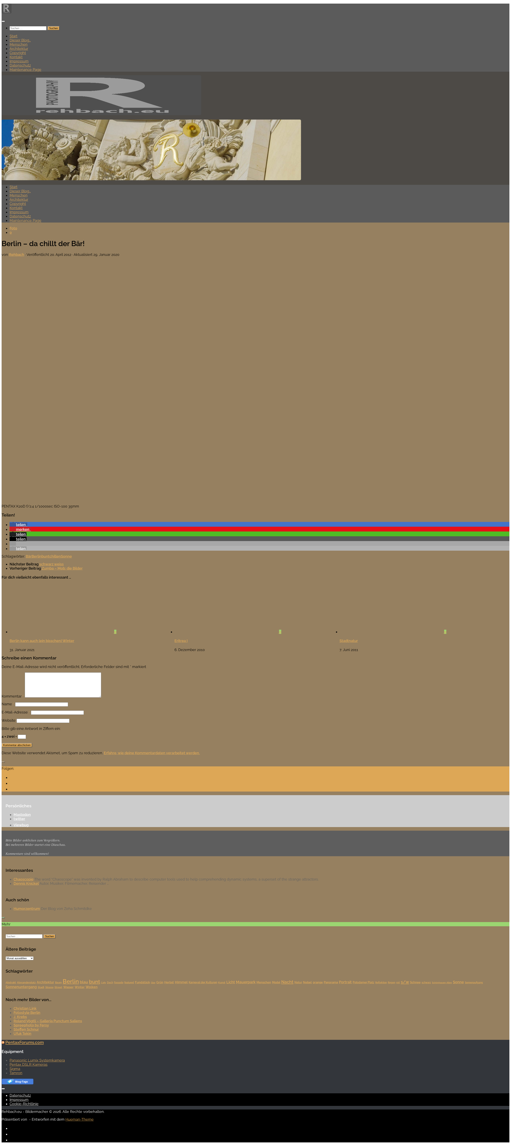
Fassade (118, 982)
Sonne (66, 556)
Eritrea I (181, 641)
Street (58, 987)
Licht (230, 982)
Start (13, 36)
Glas (153, 982)
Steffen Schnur (26, 1029)
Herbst (169, 982)
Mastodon (22, 814)
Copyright (18, 53)
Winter (80, 987)
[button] (18, 525)
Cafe (103, 982)
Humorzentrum (27, 909)
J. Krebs (20, 1017)
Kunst (221, 982)
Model (276, 982)
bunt (46, 556)
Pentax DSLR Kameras (29, 1064)
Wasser (68, 987)
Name (8, 704)
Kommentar (13, 696)
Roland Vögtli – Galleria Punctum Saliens (48, 1021)
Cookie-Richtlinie (24, 1104)
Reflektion (381, 982)
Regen (391, 982)
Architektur (19, 49)
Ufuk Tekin (22, 1033)
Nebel (307, 982)
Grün (159, 982)
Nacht (287, 981)
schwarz (426, 982)
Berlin (37, 556)
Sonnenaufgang (474, 982)
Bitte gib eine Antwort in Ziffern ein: (31, 728)
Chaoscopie (24, 879)
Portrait (345, 982)
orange (318, 982)
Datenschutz (20, 65)
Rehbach (16, 254)
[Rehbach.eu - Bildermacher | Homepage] (7, 12)
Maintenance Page (25, 69)
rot (398, 982)
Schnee (415, 982)
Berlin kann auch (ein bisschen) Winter (42, 641)
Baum (58, 982)
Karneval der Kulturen (203, 982)
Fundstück (142, 982)
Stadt (41, 987)
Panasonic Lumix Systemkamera (37, 1060)
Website (9, 720)
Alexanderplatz (26, 982)
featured (129, 982)
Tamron (16, 1073)
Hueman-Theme (79, 1119)
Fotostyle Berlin (27, 1012)
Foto (13, 228)
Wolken (92, 987)
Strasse (49, 987)
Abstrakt (11, 982)
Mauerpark (246, 982)
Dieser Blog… (20, 40)
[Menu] (3, 21)
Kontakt (16, 57)
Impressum (19, 61)
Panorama (331, 982)
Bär (29, 556)
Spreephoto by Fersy (31, 1025)
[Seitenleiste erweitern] (3, 762)
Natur (298, 982)
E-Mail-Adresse (16, 712)
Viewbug (21, 825)
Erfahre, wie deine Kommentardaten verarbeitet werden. (152, 753)
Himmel (181, 982)
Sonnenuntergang (21, 987)
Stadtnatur (349, 641)
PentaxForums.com (24, 1042)
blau (84, 982)
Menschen (19, 44)
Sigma (15, 1069)
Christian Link (25, 1008)
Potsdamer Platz (363, 982)
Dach (110, 982)
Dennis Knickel (26, 883)
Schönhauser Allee (442, 982)
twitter (19, 819)
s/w (405, 981)
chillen (55, 556)
